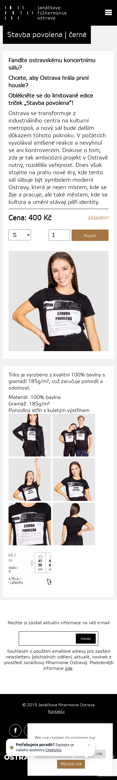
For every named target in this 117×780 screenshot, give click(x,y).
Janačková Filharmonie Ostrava (36, 13)
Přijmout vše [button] (71, 764)
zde (68, 668)
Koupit (90, 235)
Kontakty (56, 711)
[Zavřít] (88, 745)
